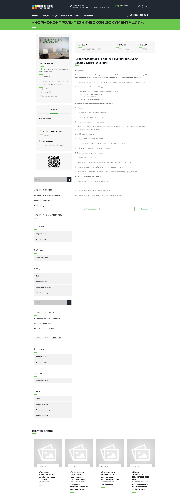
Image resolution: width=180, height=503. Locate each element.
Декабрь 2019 (41, 239)
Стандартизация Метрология (55, 145)
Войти (38, 276)
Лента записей (42, 282)
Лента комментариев (44, 287)
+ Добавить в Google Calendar (93, 209)
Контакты (88, 16)
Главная (35, 16)
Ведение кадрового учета (44, 206)
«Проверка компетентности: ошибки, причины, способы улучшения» (47, 477)
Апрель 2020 (41, 234)
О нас (77, 16)
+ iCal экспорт (143, 209)
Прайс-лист (66, 16)
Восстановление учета (43, 201)
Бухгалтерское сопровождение (47, 195)
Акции (55, 16)
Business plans (42, 258)
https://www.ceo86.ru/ (49, 96)
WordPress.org (42, 293)
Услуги (46, 16)
